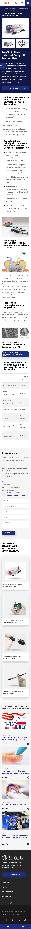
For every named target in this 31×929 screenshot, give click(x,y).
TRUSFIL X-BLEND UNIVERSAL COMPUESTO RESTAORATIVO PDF (15, 354)
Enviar (8, 533)
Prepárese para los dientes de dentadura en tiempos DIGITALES (15, 772)
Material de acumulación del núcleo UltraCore (14, 585)
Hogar (6, 9)
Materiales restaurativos (12, 11)
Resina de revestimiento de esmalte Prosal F (13, 693)
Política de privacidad (16, 915)
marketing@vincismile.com (13, 903)
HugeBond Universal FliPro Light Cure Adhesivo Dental (15, 621)
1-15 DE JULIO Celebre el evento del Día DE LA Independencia (14, 739)
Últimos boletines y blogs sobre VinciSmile (15, 707)
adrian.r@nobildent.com (16, 495)
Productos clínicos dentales (19, 9)
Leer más (15, 744)
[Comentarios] (23, 926)
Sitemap (4, 915)
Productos (5, 883)
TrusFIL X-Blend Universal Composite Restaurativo (12, 14)
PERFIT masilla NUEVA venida (14, 804)
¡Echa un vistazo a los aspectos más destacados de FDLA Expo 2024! (15, 838)
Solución (4, 887)
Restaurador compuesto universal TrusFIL (12, 657)
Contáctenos (14, 874)
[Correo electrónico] (8, 926)
